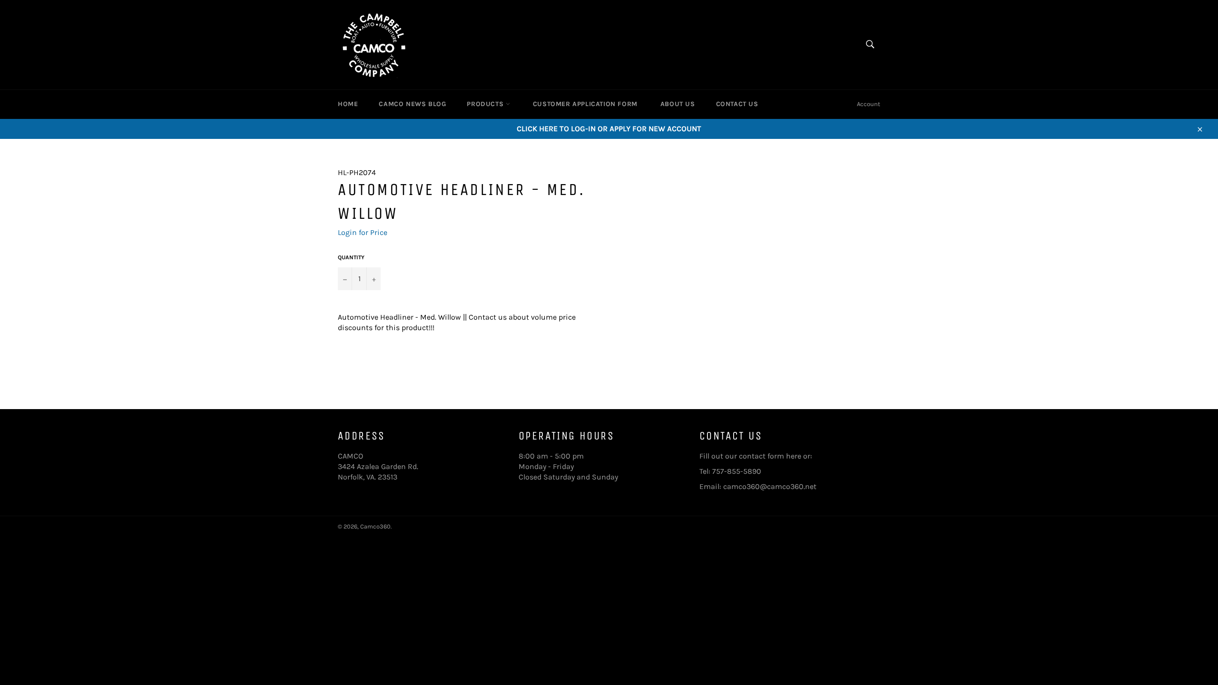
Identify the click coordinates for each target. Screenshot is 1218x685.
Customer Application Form (585, 104)
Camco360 (375, 526)
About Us (677, 104)
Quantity (351, 257)
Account (868, 104)
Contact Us (737, 104)
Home (348, 104)
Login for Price (362, 232)
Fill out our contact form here (750, 455)
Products (486, 104)
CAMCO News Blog (412, 104)
